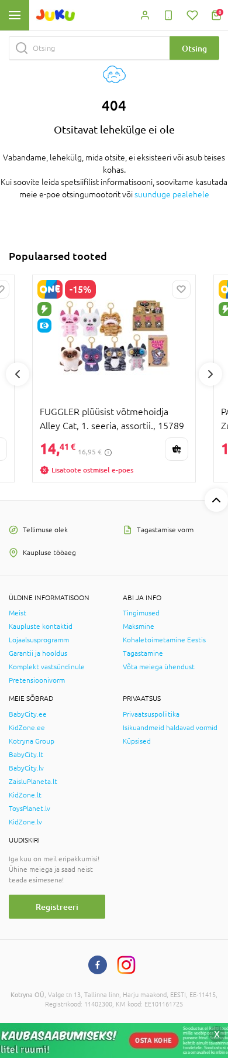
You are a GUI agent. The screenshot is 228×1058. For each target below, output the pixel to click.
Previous (17, 374)
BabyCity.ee (28, 714)
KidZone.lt (25, 795)
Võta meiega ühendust (159, 667)
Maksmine (138, 626)
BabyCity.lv (26, 768)
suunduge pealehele (171, 194)
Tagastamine (143, 653)
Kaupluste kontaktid (40, 626)
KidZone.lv (25, 822)
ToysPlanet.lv (29, 808)
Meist (17, 613)
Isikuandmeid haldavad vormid (170, 728)
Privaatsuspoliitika (151, 714)
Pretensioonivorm (37, 680)
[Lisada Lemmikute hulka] (181, 289)
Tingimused (141, 613)
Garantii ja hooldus (38, 653)
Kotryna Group (31, 741)
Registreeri (57, 907)
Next (210, 374)
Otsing (194, 48)
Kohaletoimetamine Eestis (164, 640)
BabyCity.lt (26, 755)
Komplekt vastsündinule (47, 667)
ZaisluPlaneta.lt (33, 782)
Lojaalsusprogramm (39, 640)
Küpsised (137, 741)
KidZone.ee (27, 728)
